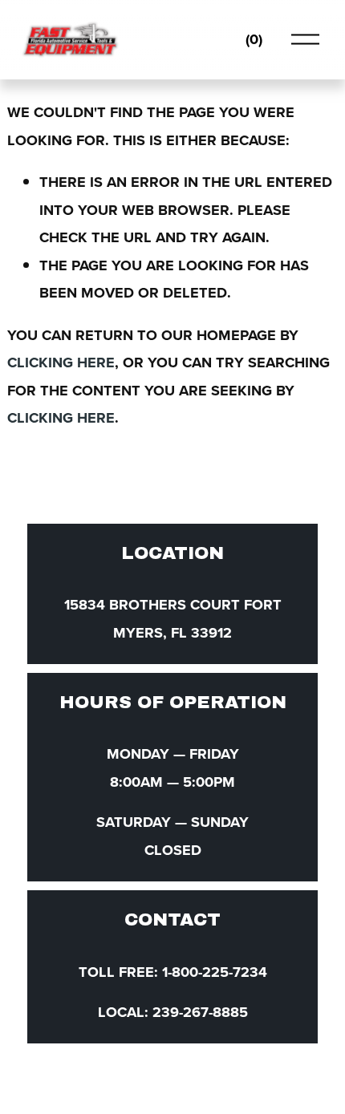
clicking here (61, 362)
